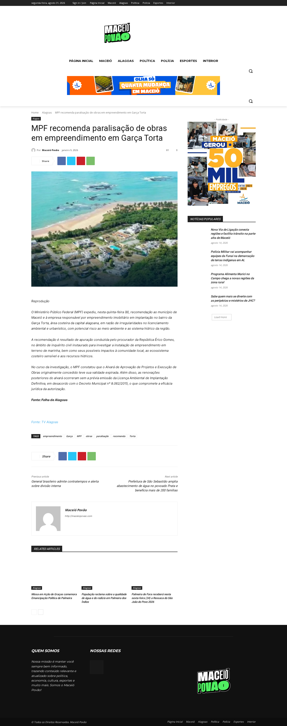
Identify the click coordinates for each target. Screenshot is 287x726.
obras (89, 436)
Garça (69, 436)
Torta (132, 436)
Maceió (190, 721)
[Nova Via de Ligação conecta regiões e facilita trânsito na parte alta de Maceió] (198, 235)
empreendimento (52, 436)
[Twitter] (241, 3)
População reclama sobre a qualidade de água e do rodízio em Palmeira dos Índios (104, 598)
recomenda (119, 436)
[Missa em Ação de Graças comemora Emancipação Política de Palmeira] (54, 574)
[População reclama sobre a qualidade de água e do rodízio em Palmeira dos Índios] (105, 574)
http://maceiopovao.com (78, 516)
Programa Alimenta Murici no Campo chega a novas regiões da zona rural (232, 278)
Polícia (226, 721)
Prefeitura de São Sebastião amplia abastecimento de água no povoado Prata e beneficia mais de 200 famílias (147, 486)
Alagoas (47, 112)
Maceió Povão (50, 150)
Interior (251, 721)
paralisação (102, 436)
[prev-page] (34, 612)
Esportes (238, 721)
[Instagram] (235, 3)
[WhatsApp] (90, 161)
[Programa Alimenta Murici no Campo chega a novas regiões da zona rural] (198, 279)
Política (215, 721)
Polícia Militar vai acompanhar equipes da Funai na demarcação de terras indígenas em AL (232, 256)
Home (35, 112)
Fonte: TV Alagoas (44, 422)
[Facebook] (230, 3)
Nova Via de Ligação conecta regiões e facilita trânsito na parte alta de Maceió (233, 233)
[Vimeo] (247, 3)
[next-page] (40, 612)
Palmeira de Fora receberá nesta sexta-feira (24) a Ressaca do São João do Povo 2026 (152, 598)
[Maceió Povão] (34, 150)
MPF (79, 436)
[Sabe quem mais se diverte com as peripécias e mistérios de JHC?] (198, 301)
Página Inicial (175, 721)
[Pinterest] (81, 161)
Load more (220, 317)
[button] (251, 71)
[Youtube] (253, 3)
